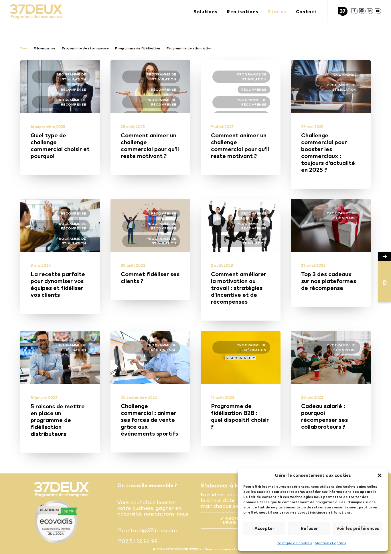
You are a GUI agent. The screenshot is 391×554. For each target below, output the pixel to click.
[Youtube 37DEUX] (378, 11)
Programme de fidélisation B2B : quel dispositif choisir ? (240, 416)
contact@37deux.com (148, 530)
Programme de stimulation (189, 48)
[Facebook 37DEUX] (354, 11)
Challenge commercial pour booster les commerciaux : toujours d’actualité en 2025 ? (328, 152)
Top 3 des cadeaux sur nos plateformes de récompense (328, 280)
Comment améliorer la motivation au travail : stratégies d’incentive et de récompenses (238, 287)
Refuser (309, 528)
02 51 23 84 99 (138, 541)
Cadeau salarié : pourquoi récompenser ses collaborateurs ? (324, 416)
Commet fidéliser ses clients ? (150, 277)
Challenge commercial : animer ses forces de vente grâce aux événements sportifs (149, 419)
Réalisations (242, 11)
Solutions (205, 11)
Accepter (264, 528)
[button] (379, 475)
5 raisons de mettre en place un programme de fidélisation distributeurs (58, 420)
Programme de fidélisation (137, 48)
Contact (306, 11)
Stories (277, 11)
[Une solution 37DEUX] (344, 11)
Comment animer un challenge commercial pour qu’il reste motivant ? (150, 145)
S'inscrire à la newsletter (237, 520)
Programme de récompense (85, 48)
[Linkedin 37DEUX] (370, 11)
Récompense (45, 48)
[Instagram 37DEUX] (362, 11)
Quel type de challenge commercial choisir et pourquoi (60, 145)
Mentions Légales (330, 543)
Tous (23, 48)
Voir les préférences (357, 528)
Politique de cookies (294, 543)
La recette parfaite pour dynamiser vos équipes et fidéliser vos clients (58, 284)
